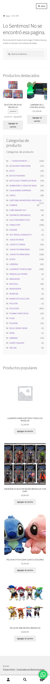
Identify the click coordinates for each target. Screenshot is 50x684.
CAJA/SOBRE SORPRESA (20, 190)
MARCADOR (14, 279)
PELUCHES (14, 308)
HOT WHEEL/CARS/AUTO (20, 234)
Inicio (8, 16)
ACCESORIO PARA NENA (20, 166)
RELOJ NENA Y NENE (18, 328)
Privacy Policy (9, 669)
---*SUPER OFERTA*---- (19, 161)
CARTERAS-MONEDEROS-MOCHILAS (25, 200)
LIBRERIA (13, 264)
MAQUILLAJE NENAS (18, 274)
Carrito (38, 677)
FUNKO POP (14, 225)
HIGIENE (13, 230)
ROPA (11, 333)
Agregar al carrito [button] (13, 125)
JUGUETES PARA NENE (19, 254)
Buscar (25, 679)
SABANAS (13, 338)
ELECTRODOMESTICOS (19, 220)
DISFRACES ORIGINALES (20, 215)
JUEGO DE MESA (16, 239)
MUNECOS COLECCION (19, 298)
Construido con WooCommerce (30, 669)
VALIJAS (13, 347)
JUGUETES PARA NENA (19, 249)
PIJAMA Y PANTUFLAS (18, 313)
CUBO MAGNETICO (17, 210)
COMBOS (13, 205)
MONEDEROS (15, 288)
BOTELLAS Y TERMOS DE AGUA (22, 180)
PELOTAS (13, 303)
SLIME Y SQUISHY (16, 343)
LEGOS (12, 259)
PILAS (12, 318)
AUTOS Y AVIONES (17, 175)
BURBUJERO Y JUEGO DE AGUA (23, 185)
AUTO (12, 171)
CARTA (12, 195)
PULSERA (13, 323)
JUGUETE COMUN (17, 244)
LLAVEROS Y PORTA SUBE (20, 269)
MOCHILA (13, 284)
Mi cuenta (8, 679)
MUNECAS (13, 293)
